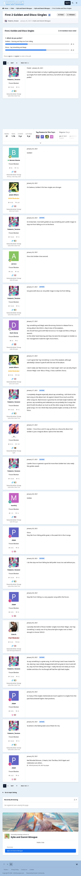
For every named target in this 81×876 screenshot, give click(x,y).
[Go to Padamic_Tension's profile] (6, 21)
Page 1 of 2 (24, 63)
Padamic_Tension (13, 21)
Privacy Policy (15, 869)
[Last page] (16, 63)
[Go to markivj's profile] (51, 136)
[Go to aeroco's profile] (14, 256)
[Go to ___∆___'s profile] (14, 429)
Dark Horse (14, 333)
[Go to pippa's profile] (42, 136)
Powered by (35, 873)
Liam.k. (13, 634)
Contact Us (24, 869)
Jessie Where (14, 195)
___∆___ (14, 436)
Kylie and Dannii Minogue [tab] (15, 851)
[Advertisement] (40, 114)
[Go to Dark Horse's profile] (14, 325)
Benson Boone (14, 160)
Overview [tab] (10, 847)
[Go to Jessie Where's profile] (47, 136)
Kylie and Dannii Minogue (41, 21)
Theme (6, 869)
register (16, 56)
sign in (10, 56)
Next (12, 63)
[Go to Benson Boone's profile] (14, 153)
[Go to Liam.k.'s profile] (14, 627)
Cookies (32, 869)
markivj (14, 505)
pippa (14, 540)
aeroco (13, 264)
